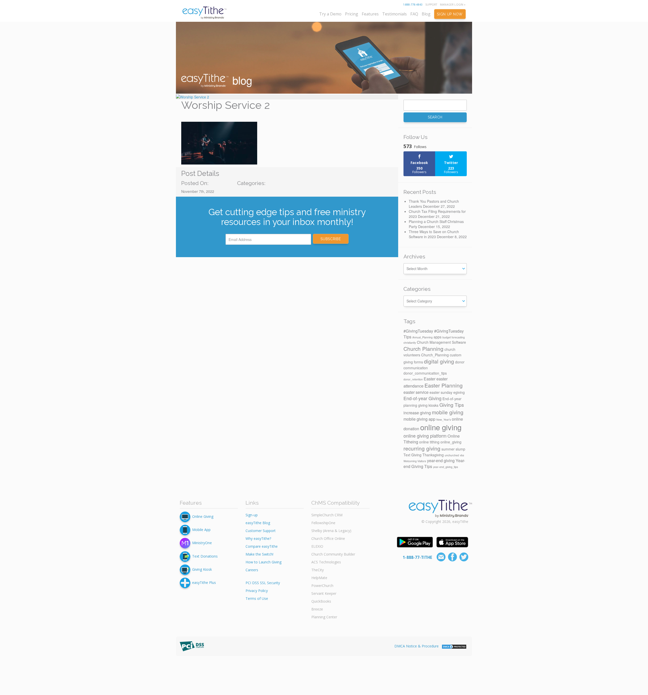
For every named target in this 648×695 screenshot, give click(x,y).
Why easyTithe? (258, 538)
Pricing (351, 14)
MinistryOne (202, 542)
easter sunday (441, 392)
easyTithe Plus (204, 582)
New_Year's (443, 419)
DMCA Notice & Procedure (416, 646)
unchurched (452, 455)
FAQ (414, 14)
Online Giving (202, 516)
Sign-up (252, 515)
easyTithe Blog (258, 522)
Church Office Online (328, 538)
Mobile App (201, 529)
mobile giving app (419, 419)
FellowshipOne (323, 522)
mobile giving (447, 412)
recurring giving (421, 448)
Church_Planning (435, 354)
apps (437, 336)
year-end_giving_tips (445, 467)
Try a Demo (330, 14)
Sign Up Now (450, 14)
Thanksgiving (433, 454)
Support (431, 4)
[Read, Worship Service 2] (287, 96)
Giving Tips (451, 404)
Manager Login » (452, 4)
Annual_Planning (422, 337)
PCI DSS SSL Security (263, 582)
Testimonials (394, 14)
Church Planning (423, 348)
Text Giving (412, 454)
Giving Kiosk (202, 569)
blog (240, 80)
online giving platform (425, 435)
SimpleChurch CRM (326, 515)
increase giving (417, 413)
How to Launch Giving (263, 562)
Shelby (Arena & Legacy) (331, 530)
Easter (429, 379)
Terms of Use (257, 598)
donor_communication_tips (425, 373)
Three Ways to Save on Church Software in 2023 (434, 234)
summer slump (453, 449)
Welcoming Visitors (414, 461)
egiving (459, 392)
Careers (252, 569)
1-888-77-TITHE (417, 557)
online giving (440, 427)
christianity (409, 342)
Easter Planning (443, 385)
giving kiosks (428, 405)
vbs (462, 455)
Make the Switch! (259, 554)
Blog (426, 14)
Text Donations (205, 556)
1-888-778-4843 (412, 4)
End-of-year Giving (422, 398)
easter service (416, 392)
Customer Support (261, 530)
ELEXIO (317, 546)
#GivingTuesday (418, 331)
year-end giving (441, 460)
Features (370, 14)
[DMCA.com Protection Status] (454, 646)
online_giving (450, 441)
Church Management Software (441, 342)
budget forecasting (453, 337)
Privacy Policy (257, 590)
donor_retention (413, 379)
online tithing (429, 441)
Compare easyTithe (262, 546)
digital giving (439, 361)
